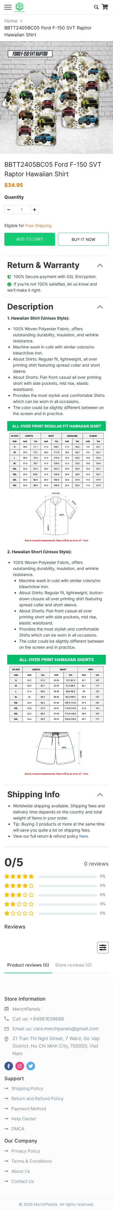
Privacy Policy (25, 1151)
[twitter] (30, 1066)
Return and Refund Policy (36, 1098)
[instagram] (19, 1066)
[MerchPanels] (19, 7)
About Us (20, 1171)
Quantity (14, 197)
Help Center (23, 1118)
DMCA (17, 1129)
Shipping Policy (26, 1088)
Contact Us (22, 1181)
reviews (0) (28, 965)
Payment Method (28, 1108)
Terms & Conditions (31, 1161)
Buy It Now (83, 239)
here (83, 836)
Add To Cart (29, 239)
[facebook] (8, 1066)
